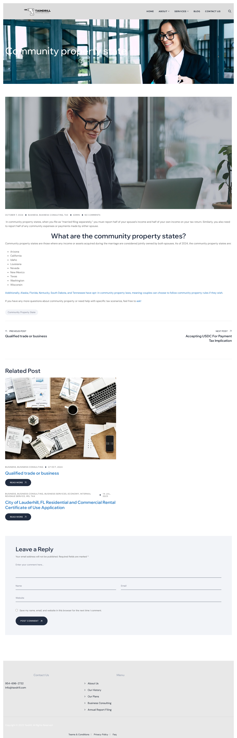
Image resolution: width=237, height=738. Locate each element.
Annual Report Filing (100, 709)
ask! (139, 301)
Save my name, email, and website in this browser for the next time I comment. (61, 610)
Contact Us (213, 11)
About (163, 11)
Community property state (21, 312)
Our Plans (93, 696)
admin (76, 215)
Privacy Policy (101, 734)
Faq (115, 734)
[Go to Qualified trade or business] (60, 432)
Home (150, 11)
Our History (94, 690)
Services (180, 11)
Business (33, 215)
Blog (197, 11)
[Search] (230, 11)
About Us (93, 683)
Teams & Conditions (79, 734)
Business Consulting (51, 215)
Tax (66, 215)
